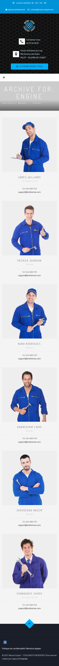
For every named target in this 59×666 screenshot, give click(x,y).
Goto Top (29, 624)
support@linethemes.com (29, 192)
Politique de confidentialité (13, 648)
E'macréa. (23, 659)
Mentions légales (33, 648)
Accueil (22, 103)
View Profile (29, 138)
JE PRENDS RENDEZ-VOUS (31, 66)
